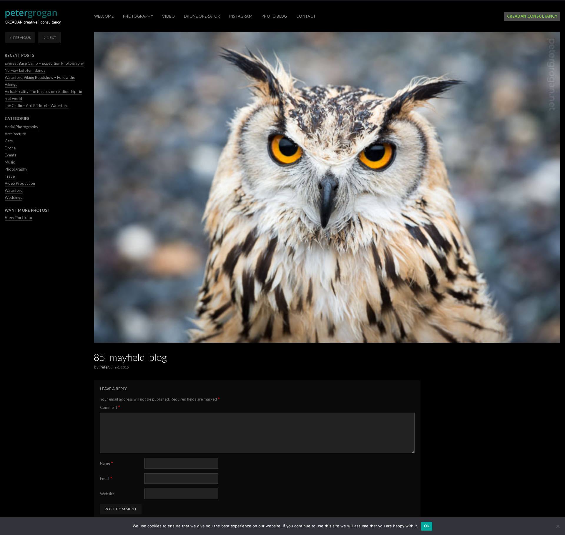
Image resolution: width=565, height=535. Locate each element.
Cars (9, 141)
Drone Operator (202, 16)
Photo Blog (274, 16)
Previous (21, 37)
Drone (10, 148)
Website (107, 493)
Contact (306, 16)
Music (10, 162)
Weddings (13, 197)
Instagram (240, 16)
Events (10, 155)
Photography (138, 16)
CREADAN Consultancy (532, 16)
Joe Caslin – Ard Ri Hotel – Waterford (37, 105)
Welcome (104, 16)
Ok (426, 526)
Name (106, 463)
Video (168, 16)
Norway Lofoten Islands (25, 70)
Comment (110, 407)
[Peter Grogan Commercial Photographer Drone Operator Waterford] (31, 14)
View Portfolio (18, 217)
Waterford (14, 190)
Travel (10, 176)
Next (51, 37)
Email (106, 478)
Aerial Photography (21, 126)
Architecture (15, 133)
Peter (104, 367)
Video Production (20, 183)
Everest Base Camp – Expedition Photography (44, 63)
